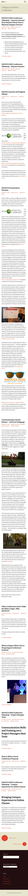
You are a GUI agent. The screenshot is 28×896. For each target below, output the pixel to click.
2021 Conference (16, 27)
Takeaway (4, 28)
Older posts (10, 838)
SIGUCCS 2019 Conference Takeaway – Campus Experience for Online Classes (13, 784)
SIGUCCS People (5, 426)
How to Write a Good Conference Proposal (10, 757)
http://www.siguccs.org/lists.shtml (11, 279)
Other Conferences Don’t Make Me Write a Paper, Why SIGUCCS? (14, 608)
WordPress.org (6, 883)
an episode (9, 561)
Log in (4, 876)
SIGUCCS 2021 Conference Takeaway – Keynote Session (13, 65)
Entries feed (6, 879)
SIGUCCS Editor (12, 28)
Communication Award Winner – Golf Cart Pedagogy (13, 421)
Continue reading (7, 56)
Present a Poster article (8, 339)
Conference (14, 96)
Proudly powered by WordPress (14, 893)
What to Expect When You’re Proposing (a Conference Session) (13, 648)
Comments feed (7, 881)
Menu (3, 1)
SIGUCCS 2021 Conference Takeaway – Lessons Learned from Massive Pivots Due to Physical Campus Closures (13, 21)
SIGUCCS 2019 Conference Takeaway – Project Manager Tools (13, 715)
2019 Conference (16, 424)
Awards (22, 424)
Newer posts (19, 844)
